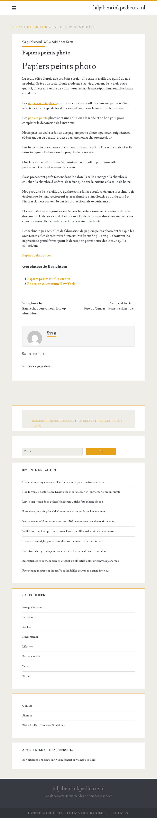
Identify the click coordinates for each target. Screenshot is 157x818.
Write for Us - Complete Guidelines (43, 725)
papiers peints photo (42, 103)
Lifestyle (27, 646)
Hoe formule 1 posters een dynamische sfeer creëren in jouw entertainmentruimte (71, 492)
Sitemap (27, 715)
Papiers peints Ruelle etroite (49, 279)
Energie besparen (32, 607)
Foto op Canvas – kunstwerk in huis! (109, 308)
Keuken (26, 627)
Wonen (26, 676)
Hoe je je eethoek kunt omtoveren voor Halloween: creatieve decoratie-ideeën (68, 521)
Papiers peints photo (36, 255)
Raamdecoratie (31, 656)
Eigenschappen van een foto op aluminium (44, 310)
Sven (69, 42)
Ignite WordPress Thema (54, 813)
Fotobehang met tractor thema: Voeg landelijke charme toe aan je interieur (65, 570)
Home (17, 27)
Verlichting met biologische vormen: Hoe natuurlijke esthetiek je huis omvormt (68, 531)
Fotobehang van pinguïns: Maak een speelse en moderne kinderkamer (63, 511)
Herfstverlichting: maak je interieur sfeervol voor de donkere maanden (64, 551)
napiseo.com (87, 760)
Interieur (37, 27)
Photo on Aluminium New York (51, 284)
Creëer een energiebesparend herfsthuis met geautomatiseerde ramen (64, 482)
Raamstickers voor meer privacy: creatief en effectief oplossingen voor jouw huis (70, 561)
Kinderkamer (30, 636)
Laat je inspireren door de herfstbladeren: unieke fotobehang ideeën (62, 501)
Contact (27, 705)
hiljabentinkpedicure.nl (119, 7)
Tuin (25, 666)
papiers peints (38, 118)
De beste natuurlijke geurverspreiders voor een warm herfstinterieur (62, 541)
